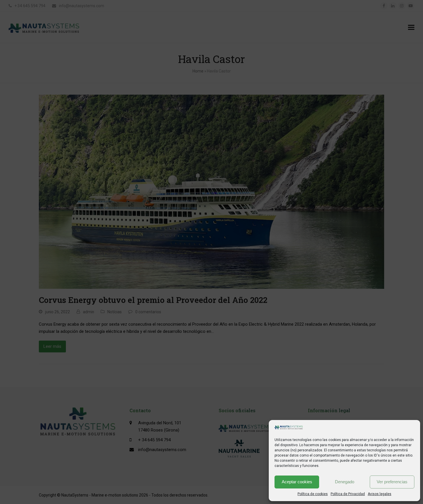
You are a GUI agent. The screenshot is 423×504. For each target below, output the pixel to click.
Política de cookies (313, 494)
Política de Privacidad (348, 494)
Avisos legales (379, 494)
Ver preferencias (392, 481)
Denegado (344, 481)
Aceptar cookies (297, 481)
